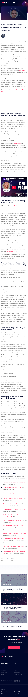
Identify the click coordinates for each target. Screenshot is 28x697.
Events (3, 678)
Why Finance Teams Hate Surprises (12, 504)
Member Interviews (18, 674)
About (2, 666)
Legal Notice (17, 693)
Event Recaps (17, 672)
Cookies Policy (17, 691)
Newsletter (16, 668)
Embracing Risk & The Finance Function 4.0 (14, 509)
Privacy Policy (4, 693)
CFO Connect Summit (6, 680)
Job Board (3, 674)
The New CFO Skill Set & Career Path (12, 520)
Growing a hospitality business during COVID (14, 493)
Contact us (4, 670)
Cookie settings (5, 691)
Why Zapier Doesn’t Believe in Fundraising (14, 482)
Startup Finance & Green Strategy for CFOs (14, 533)
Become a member (14, 647)
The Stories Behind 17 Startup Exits (12, 487)
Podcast (16, 670)
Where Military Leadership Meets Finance (13, 546)
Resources (16, 666)
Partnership (4, 672)
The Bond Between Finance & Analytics (13, 498)
